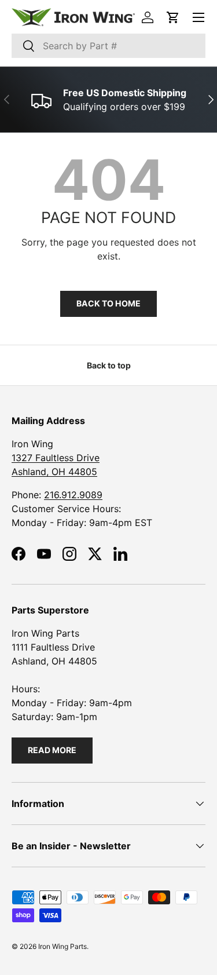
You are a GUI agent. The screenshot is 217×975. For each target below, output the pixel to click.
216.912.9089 (73, 495)
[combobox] (108, 46)
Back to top (109, 365)
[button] (173, 17)
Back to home (108, 303)
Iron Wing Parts (62, 946)
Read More (52, 750)
